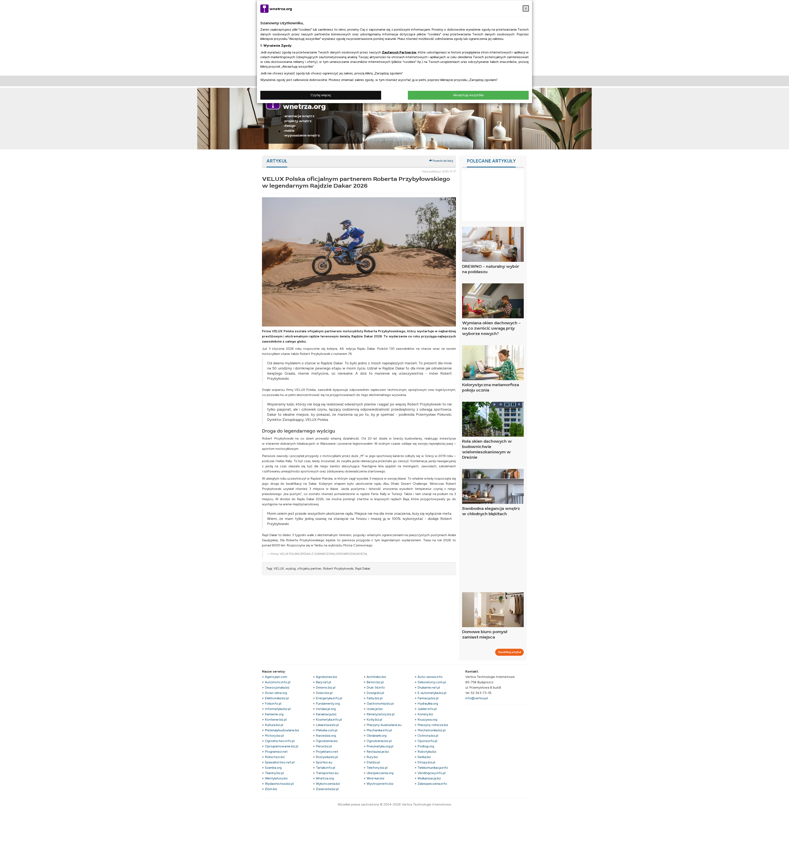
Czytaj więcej (321, 95)
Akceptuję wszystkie (468, 95)
